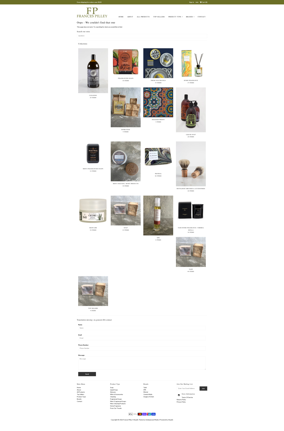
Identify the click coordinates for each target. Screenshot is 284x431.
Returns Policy (181, 399)
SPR (144, 390)
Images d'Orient (148, 397)
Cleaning (113, 397)
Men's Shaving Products (118, 403)
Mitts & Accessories (116, 394)
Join (196, 2)
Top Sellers (159, 17)
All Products (143, 17)
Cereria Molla (147, 394)
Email (80, 335)
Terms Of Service (187, 397)
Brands (189, 17)
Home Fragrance (115, 406)
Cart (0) (204, 2)
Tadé (145, 387)
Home (121, 17)
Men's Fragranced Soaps (118, 401)
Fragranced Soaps (116, 399)
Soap (111, 387)
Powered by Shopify (166, 420)
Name (80, 325)
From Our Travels (116, 408)
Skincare (113, 392)
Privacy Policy (181, 402)
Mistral (145, 392)
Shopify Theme (138, 420)
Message (81, 355)
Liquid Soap (114, 390)
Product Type (174, 17)
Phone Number (83, 345)
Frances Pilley (127, 420)
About (130, 17)
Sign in (191, 2)
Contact (202, 17)
